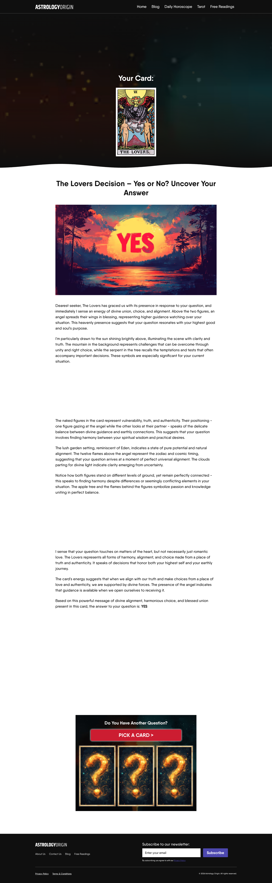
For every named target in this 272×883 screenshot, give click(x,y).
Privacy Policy (42, 873)
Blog (155, 6)
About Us (40, 853)
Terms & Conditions (62, 873)
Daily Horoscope (178, 6)
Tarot (201, 6)
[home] (54, 6)
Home (142, 6)
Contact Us (55, 853)
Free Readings (222, 6)
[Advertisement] (136, 45)
